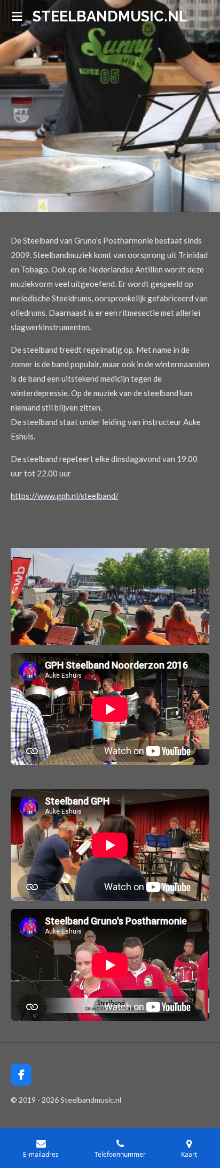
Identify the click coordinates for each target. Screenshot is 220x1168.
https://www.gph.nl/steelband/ (65, 495)
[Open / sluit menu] (17, 16)
